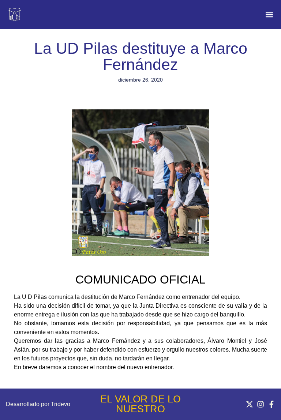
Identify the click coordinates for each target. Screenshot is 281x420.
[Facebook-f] (271, 404)
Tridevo (60, 404)
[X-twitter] (249, 404)
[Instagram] (260, 404)
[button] (269, 15)
